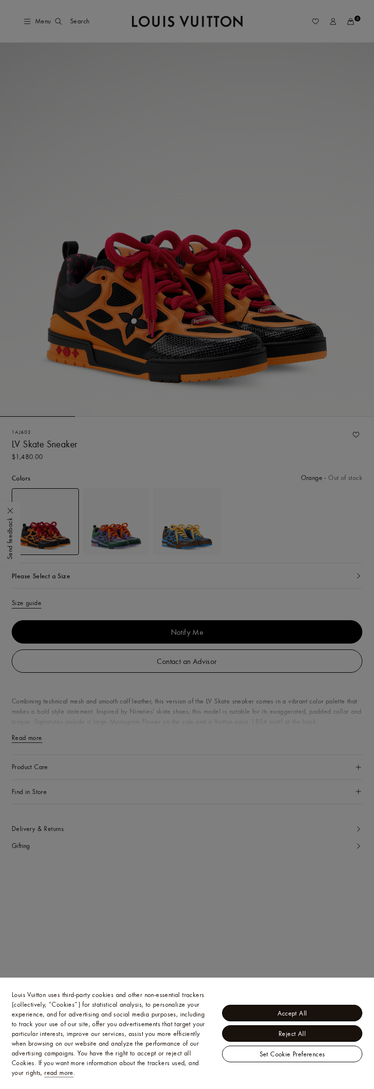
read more (59, 1072)
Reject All (292, 1033)
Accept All (292, 1013)
